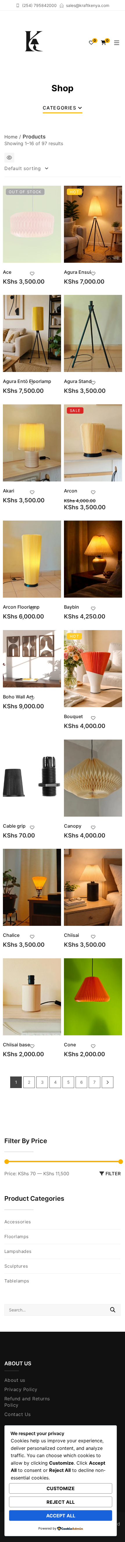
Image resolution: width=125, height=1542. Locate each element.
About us (14, 1380)
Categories (59, 108)
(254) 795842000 (39, 5)
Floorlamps (16, 1236)
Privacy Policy (21, 1389)
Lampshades (18, 1251)
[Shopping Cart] (103, 42)
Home (10, 137)
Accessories (17, 1222)
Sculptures (16, 1266)
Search (112, 1310)
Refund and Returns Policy (27, 1402)
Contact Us (17, 1414)
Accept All (60, 1516)
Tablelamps (16, 1281)
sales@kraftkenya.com (87, 5)
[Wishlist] (91, 42)
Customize (61, 1488)
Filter (113, 1173)
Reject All (61, 1502)
